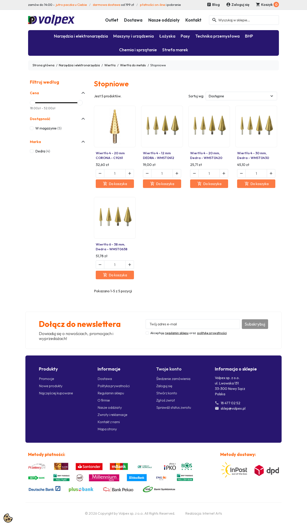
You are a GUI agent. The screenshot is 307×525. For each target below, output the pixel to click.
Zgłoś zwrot (165, 400)
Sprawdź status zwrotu (173, 407)
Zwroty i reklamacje (112, 414)
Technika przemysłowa (217, 36)
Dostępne (216, 96)
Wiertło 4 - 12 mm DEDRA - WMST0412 (158, 155)
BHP (249, 36)
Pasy (185, 36)
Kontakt (193, 20)
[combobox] (244, 20)
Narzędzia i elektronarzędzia (81, 36)
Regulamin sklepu (111, 393)
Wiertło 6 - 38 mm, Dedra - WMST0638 (111, 246)
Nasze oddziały (164, 20)
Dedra (42, 151)
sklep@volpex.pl (233, 408)
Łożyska (167, 36)
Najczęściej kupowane (56, 393)
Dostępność (40, 118)
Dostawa (133, 20)
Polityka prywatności (114, 386)
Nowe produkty (50, 386)
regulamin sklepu (177, 333)
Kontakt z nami (109, 422)
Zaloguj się (164, 386)
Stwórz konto (166, 393)
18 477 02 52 (230, 403)
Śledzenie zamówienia (173, 378)
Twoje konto (169, 369)
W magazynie (48, 128)
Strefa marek (175, 49)
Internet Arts (212, 513)
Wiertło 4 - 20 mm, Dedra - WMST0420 (206, 155)
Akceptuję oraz (188, 333)
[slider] (32, 102)
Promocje (46, 378)
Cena (34, 93)
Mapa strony (107, 429)
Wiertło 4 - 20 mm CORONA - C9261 (110, 155)
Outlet (111, 20)
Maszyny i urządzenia (133, 36)
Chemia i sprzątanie (138, 49)
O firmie (104, 400)
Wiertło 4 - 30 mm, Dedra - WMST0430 (253, 155)
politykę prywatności (212, 333)
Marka (35, 141)
